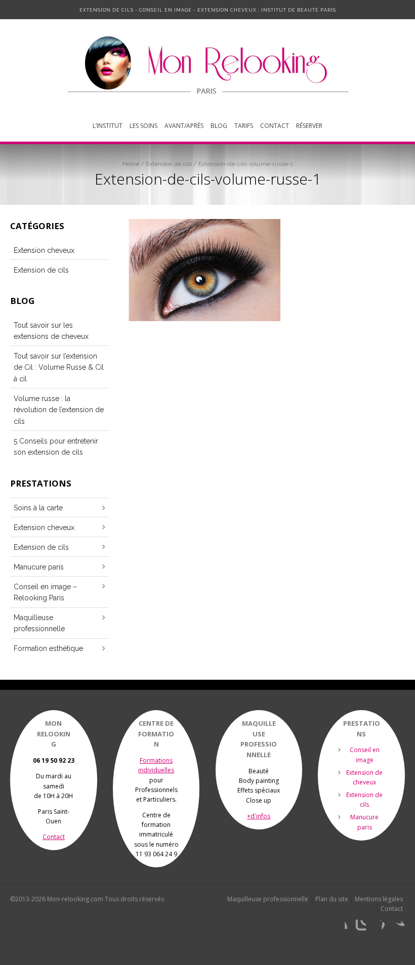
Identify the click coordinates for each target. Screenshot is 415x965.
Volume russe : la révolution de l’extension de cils (59, 409)
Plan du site (331, 899)
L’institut (107, 125)
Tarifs (243, 125)
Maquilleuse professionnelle (39, 623)
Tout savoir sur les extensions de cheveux (51, 330)
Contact (274, 125)
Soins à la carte (38, 508)
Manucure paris (39, 567)
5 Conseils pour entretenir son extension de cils (56, 446)
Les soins (143, 125)
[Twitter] (397, 927)
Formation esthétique (48, 648)
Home (130, 163)
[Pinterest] (377, 927)
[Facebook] (339, 927)
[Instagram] (358, 927)
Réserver (309, 125)
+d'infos (258, 816)
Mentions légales (379, 899)
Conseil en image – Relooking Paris (45, 592)
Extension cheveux (44, 250)
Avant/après (183, 125)
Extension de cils (169, 163)
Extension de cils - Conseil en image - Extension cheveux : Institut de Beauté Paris (207, 10)
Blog (219, 125)
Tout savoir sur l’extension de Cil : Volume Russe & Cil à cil (59, 367)
